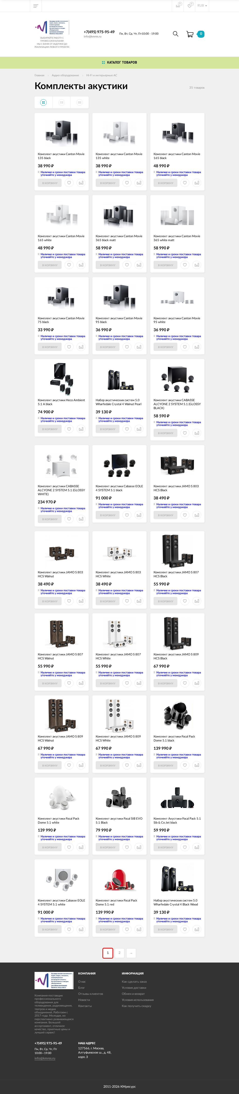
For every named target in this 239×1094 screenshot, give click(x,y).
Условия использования (138, 1000)
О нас (82, 981)
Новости (84, 1000)
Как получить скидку (136, 1006)
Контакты (85, 1006)
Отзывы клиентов (90, 994)
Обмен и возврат (133, 994)
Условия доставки (134, 987)
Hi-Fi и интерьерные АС (101, 75)
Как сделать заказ (134, 981)
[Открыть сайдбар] (36, 6)
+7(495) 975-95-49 (99, 32)
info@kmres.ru (93, 36)
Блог (81, 987)
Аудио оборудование (65, 75)
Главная (39, 75)
